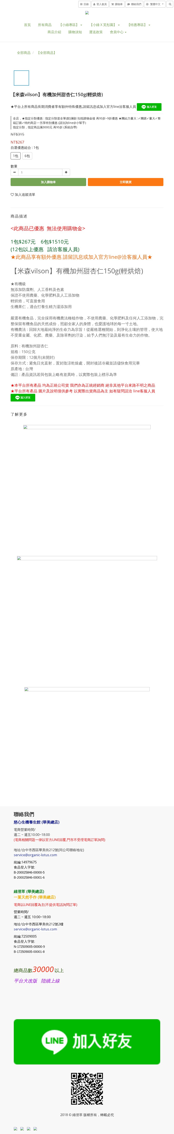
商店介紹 (54, 32)
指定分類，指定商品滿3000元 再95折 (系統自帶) (45, 127)
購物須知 (75, 32)
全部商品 (24, 52)
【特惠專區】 (137, 24)
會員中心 (117, 32)
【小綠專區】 (69, 24)
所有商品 (45, 24)
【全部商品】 (46, 52)
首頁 (27, 24)
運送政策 (96, 32)
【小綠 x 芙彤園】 (103, 24)
